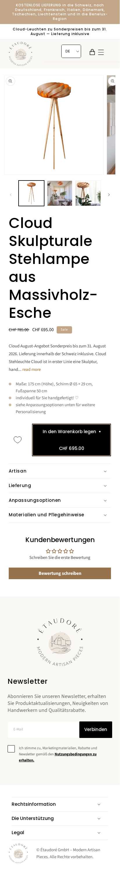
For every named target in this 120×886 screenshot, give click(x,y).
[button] (92, 52)
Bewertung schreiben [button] (60, 573)
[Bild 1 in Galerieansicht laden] (31, 193)
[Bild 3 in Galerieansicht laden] (88, 193)
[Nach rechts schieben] (109, 194)
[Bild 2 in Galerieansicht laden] (60, 193)
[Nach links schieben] (10, 194)
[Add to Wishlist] (18, 440)
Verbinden (95, 729)
